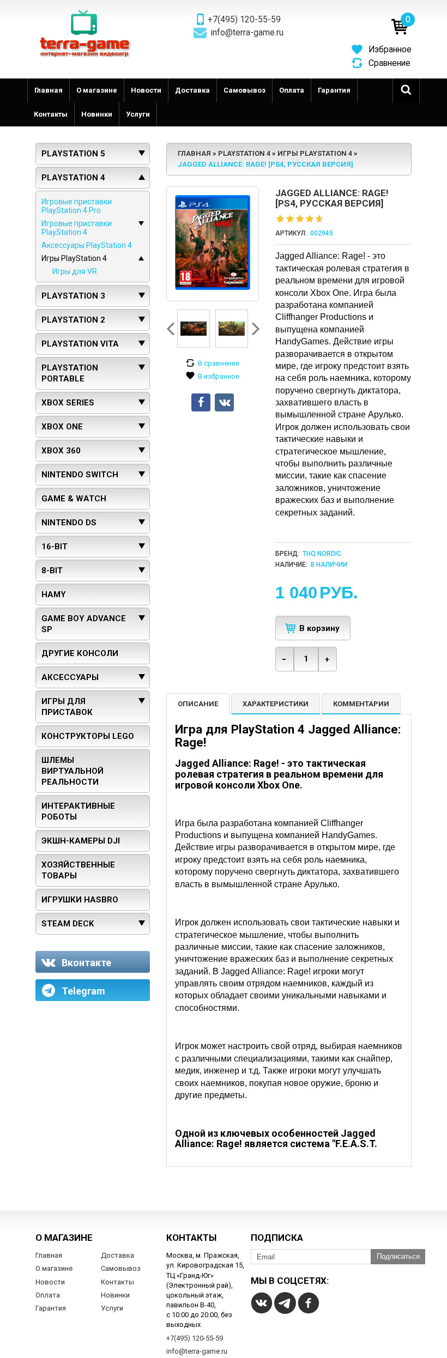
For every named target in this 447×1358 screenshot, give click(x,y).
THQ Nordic (322, 553)
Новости (146, 90)
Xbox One (62, 427)
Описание (198, 704)
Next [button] (254, 328)
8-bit (52, 570)
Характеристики (276, 704)
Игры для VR (74, 271)
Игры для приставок (67, 706)
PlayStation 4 (73, 178)
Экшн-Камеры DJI (80, 841)
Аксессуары (70, 677)
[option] (193, 329)
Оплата (291, 90)
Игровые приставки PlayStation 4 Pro (76, 206)
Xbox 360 (61, 451)
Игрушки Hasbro (79, 900)
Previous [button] (171, 328)
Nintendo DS (68, 523)
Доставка (192, 90)
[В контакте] (262, 1303)
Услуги (138, 114)
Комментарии (361, 704)
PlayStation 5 (73, 154)
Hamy (53, 594)
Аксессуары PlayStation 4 (86, 245)
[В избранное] (212, 376)
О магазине (96, 90)
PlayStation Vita (80, 344)
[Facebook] (308, 1303)
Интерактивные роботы (78, 811)
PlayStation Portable (69, 373)
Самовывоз (244, 90)
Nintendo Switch (79, 475)
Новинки (96, 114)
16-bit (54, 546)
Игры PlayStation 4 (74, 258)
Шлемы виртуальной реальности (72, 771)
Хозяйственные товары (78, 870)
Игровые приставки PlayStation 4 (76, 228)
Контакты (51, 114)
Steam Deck (67, 924)
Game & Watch (73, 499)
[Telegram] (285, 1303)
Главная (48, 90)
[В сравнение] (212, 363)
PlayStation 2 (73, 320)
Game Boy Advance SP (83, 624)
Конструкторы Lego (87, 736)
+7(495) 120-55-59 (244, 20)
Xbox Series (67, 403)
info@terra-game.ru (247, 33)
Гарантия (334, 90)
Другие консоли (79, 653)
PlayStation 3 (73, 296)
